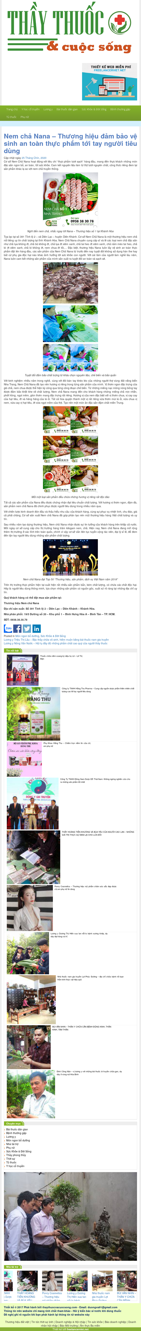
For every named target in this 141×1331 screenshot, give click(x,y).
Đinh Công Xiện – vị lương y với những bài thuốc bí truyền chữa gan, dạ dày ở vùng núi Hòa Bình (89, 1073)
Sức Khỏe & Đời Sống (94, 109)
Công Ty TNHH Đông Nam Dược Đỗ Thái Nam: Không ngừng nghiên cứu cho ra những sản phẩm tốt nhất (95, 780)
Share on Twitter (27, 629)
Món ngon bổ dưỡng (27, 636)
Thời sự (10, 1158)
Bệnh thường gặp (120, 109)
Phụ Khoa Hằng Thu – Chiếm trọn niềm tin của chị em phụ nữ (67, 744)
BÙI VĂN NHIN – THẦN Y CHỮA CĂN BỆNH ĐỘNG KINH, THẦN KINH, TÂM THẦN (81, 1028)
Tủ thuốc (11, 117)
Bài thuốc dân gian (67, 109)
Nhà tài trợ (12, 1144)
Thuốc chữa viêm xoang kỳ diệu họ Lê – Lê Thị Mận (61, 657)
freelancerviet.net (78, 1329)
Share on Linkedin (36, 629)
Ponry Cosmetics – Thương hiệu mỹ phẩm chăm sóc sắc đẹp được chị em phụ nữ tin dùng (86, 888)
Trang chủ (12, 109)
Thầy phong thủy (16, 1155)
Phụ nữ (25, 117)
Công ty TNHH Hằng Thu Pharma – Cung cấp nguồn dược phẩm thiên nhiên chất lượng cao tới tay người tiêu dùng (98, 690)
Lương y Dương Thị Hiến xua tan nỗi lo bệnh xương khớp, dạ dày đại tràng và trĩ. (79, 935)
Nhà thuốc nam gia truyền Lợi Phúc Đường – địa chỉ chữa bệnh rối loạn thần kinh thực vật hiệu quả (90, 978)
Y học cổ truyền (30, 109)
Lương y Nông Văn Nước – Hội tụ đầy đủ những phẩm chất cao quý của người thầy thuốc (55, 643)
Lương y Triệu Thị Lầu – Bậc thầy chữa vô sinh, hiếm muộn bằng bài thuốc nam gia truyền (56, 639)
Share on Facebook (17, 629)
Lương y (48, 109)
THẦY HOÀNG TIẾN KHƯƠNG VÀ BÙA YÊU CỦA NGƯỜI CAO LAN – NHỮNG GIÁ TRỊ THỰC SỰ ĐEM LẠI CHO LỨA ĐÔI (98, 833)
